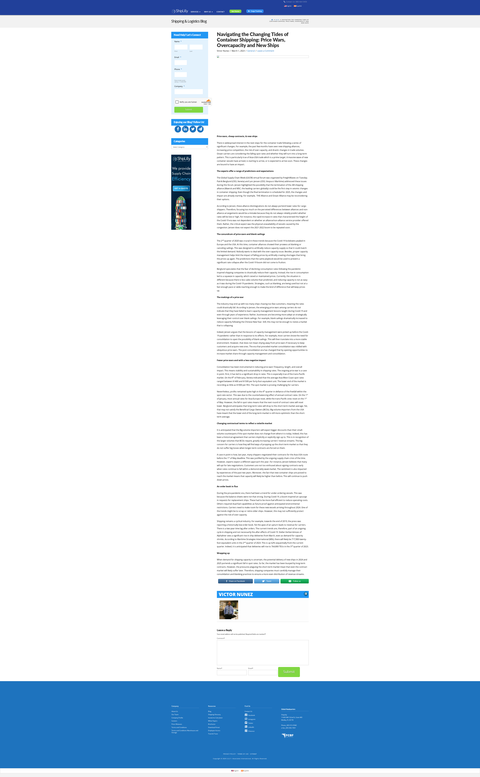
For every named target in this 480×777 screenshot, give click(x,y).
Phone (178, 69)
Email (250, 668)
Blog (277, 20)
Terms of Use (243, 754)
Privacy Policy (229, 754)
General (251, 50)
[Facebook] (178, 129)
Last (191, 51)
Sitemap (253, 754)
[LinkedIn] (185, 129)
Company (179, 86)
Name (219, 668)
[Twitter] (193, 129)
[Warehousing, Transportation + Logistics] (179, 11)
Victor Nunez (236, 594)
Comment (221, 638)
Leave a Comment (265, 50)
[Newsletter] (200, 129)
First (176, 51)
